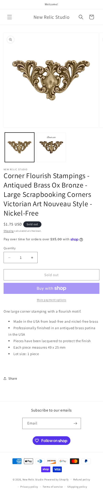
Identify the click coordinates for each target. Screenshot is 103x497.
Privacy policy (29, 486)
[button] (9, 17)
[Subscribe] (75, 423)
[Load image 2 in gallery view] (51, 147)
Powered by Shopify (56, 479)
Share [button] (12, 378)
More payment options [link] (51, 300)
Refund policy (81, 479)
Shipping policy (77, 486)
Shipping (9, 230)
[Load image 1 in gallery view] (19, 147)
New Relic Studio (33, 479)
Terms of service (53, 486)
